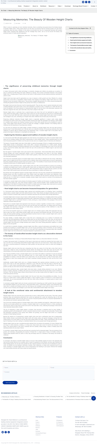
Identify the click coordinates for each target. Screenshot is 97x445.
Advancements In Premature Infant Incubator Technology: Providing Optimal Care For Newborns (81, 399)
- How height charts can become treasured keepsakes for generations (81, 42)
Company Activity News (74, 393)
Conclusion (72, 50)
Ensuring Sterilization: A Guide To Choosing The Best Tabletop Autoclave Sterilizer (49, 396)
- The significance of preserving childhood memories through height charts (81, 37)
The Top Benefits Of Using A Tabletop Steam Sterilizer (79, 396)
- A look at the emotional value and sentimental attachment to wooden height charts (81, 47)
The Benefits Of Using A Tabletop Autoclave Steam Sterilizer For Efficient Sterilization (17, 399)
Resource (93, 393)
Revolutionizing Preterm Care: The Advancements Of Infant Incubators (49, 399)
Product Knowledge (85, 393)
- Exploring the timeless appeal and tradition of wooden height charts (81, 40)
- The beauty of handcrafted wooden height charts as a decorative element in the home (81, 45)
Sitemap (37, 443)
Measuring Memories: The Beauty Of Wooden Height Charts (25, 10)
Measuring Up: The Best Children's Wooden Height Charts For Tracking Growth (11, 396)
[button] (96, 6)
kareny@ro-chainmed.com (86, 424)
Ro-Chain (3, 10)
